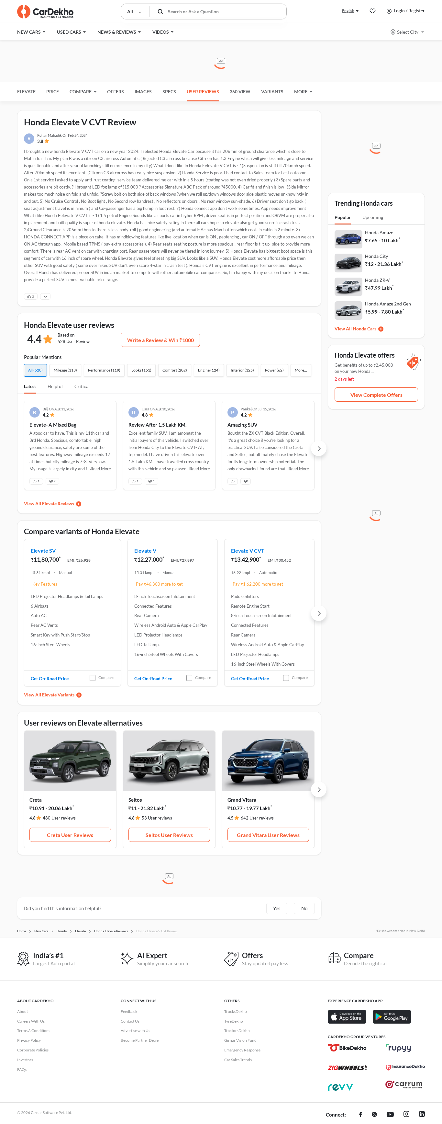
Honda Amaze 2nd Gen (388, 303)
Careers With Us (31, 1021)
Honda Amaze (379, 232)
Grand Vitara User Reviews (268, 835)
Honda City (376, 256)
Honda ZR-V (377, 280)
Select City (407, 32)
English (348, 10)
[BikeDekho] (347, 1048)
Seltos (135, 800)
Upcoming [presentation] (372, 217)
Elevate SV (43, 550)
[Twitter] (374, 1115)
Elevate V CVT (247, 550)
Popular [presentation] (343, 217)
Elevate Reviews (58, 503)
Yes (277, 908)
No (304, 908)
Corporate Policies (33, 1050)
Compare (106, 677)
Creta (35, 800)
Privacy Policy (29, 1040)
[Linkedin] (422, 1115)
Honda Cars (364, 328)
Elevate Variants (58, 694)
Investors (25, 1059)
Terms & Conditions (33, 1030)
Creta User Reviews (70, 835)
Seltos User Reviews (169, 835)
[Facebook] (360, 1115)
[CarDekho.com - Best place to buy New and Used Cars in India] (45, 11)
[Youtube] (390, 1115)
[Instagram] (406, 1115)
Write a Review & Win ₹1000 (160, 340)
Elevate (26, 91)
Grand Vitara (241, 800)
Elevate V (145, 550)
